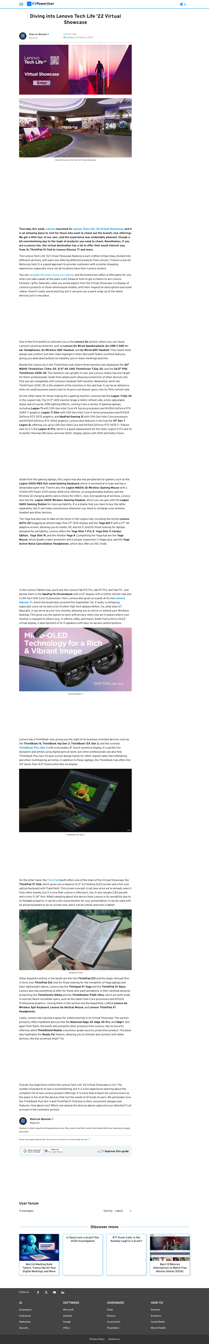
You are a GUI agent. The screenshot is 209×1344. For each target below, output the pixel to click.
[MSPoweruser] (40, 4)
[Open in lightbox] (75, 127)
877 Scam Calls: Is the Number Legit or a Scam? (126, 1239)
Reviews (155, 1309)
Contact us (114, 1339)
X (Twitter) (46, 1292)
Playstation (113, 1328)
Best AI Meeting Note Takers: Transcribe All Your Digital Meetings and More (39, 1268)
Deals (110, 1309)
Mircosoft (68, 1309)
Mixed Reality (158, 1328)
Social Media (158, 1321)
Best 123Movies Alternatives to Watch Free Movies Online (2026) (170, 1268)
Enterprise (25, 1316)
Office (66, 1328)
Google (67, 1321)
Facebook (38, 1292)
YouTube (54, 1292)
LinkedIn (62, 1292)
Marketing (24, 1321)
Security (23, 1328)
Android (67, 1316)
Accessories (113, 1321)
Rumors (111, 1316)
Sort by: (108, 1211)
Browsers (156, 1316)
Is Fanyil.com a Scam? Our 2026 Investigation (82, 1239)
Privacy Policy (97, 1339)
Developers (25, 1309)
